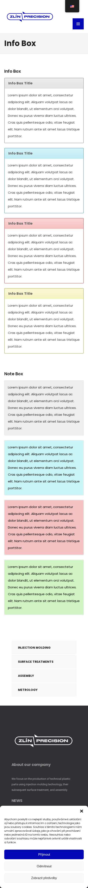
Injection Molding (34, 647)
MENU (78, 23)
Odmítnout (44, 866)
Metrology (28, 690)
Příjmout (44, 854)
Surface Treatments (35, 662)
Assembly (26, 676)
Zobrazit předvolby (44, 878)
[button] (81, 811)
